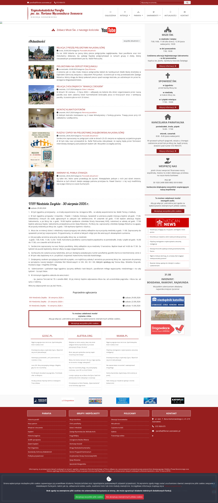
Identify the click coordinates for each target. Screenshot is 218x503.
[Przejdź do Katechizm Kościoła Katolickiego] (123, 401)
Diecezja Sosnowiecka (119, 419)
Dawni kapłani (33, 444)
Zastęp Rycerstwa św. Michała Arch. (83, 432)
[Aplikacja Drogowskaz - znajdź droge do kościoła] (167, 329)
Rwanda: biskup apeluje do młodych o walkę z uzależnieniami (165, 264)
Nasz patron (32, 424)
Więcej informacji (166, 66)
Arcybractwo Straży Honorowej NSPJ (83, 456)
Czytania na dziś (117, 428)
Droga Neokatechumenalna (80, 448)
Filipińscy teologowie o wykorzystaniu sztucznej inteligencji (165, 243)
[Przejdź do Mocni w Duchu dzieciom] (95, 401)
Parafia (137, 15)
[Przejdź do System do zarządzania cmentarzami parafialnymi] (40, 401)
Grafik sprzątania (34, 440)
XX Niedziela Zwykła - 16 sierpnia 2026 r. (46, 305)
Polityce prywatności (172, 486)
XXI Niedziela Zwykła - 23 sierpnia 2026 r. (46, 301)
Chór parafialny (75, 424)
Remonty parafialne (89, 112)
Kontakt (185, 15)
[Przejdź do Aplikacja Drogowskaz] (68, 401)
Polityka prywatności (36, 456)
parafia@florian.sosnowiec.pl (40, 2)
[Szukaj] (187, 2)
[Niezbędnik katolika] (167, 301)
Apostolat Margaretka (78, 464)
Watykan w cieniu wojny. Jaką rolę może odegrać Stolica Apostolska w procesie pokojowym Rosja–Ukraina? (82, 344)
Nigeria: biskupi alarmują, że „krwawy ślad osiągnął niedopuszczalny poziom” (166, 257)
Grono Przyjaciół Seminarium (80, 452)
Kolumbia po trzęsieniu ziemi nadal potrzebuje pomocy (168, 237)
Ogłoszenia (110, 15)
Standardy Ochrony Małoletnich (40, 452)
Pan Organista (33, 448)
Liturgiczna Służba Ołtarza (79, 440)
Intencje (124, 15)
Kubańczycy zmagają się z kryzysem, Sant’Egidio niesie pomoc (167, 231)
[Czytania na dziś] (167, 315)
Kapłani (30, 432)
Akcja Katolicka (75, 419)
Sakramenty (153, 15)
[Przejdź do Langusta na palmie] (150, 401)
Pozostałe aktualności (88, 51)
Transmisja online (117, 436)
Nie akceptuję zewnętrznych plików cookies (124, 497)
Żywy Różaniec (90, 69)
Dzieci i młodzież (88, 89)
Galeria (113, 432)
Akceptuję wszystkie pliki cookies (168, 211)
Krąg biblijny (74, 436)
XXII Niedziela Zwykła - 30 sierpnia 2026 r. (59, 203)
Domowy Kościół (76, 444)
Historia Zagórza (34, 436)
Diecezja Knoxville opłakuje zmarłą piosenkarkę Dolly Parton (167, 250)
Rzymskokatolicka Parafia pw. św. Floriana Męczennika (55, 13)
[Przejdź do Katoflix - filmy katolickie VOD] (178, 401)
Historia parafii (33, 419)
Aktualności (170, 15)
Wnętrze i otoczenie (35, 428)
